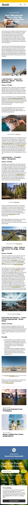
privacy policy (19, 475)
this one (20, 273)
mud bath (17, 269)
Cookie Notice (3, 485)
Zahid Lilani (19, 314)
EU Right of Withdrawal (12, 485)
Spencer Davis (18, 134)
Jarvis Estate (14, 260)
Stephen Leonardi (19, 243)
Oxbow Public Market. (18, 264)
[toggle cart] (21, 4)
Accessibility (4, 482)
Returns (11, 482)
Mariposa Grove (20, 174)
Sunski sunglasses (9, 382)
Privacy (3, 479)
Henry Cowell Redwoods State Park (15, 98)
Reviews (23, 484)
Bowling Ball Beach (16, 286)
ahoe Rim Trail (12, 214)
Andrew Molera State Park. (8, 143)
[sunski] (5, 4)
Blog (22, 482)
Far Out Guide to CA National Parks (9, 375)
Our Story (23, 479)
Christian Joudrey (16, 202)
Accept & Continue (14, 501)
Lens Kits (11, 479)
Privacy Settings (6, 495)
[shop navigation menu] (25, 4)
